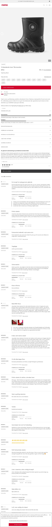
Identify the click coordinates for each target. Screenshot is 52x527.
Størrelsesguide (47, 76)
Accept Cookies (18, 524)
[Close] (50, 515)
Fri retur (6, 92)
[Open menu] (49, 5)
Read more (5, 161)
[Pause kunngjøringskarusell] (49, 1)
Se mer (3, 108)
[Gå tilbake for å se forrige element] (2, 33)
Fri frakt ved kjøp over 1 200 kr (32, 1)
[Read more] (26, 159)
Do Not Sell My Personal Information (18, 520)
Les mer (5, 94)
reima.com (20, 105)
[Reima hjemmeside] (4, 5)
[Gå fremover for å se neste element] (50, 33)
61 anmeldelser (47, 69)
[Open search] (44, 5)
